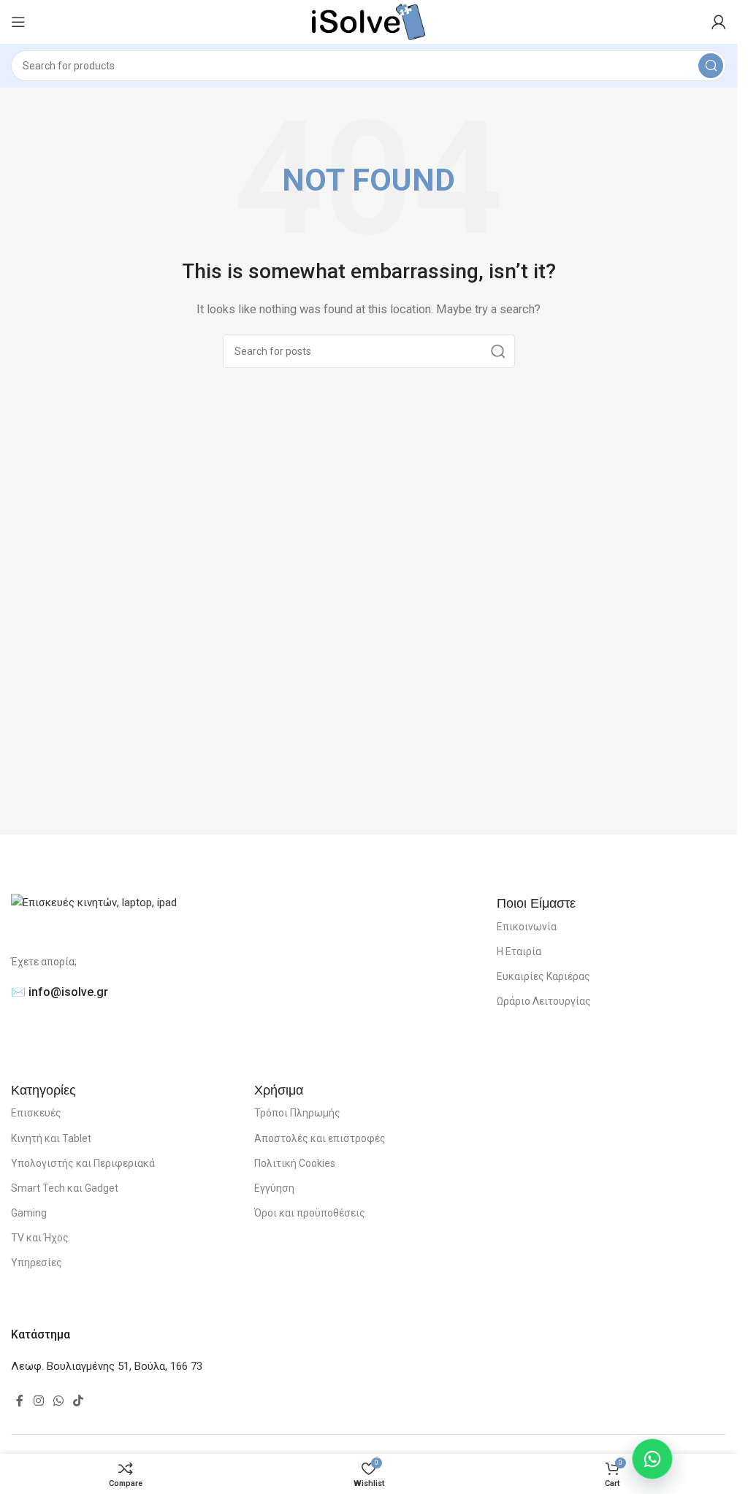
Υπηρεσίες (36, 1262)
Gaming (29, 1213)
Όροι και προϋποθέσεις (309, 1213)
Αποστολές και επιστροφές (320, 1138)
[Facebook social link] (19, 1401)
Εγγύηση (274, 1188)
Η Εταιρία (519, 951)
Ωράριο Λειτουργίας (544, 1001)
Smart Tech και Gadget (64, 1188)
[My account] (718, 22)
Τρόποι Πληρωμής (297, 1113)
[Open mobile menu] (18, 22)
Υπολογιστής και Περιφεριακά (83, 1163)
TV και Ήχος (40, 1238)
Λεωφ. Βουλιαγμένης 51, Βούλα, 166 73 (106, 1366)
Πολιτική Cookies (294, 1163)
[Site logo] (368, 21)
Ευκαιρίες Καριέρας (543, 976)
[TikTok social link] (78, 1401)
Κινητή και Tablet (51, 1138)
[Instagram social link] (38, 1401)
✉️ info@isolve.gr (59, 992)
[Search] (710, 65)
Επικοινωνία (527, 926)
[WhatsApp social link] (58, 1401)
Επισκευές (36, 1113)
